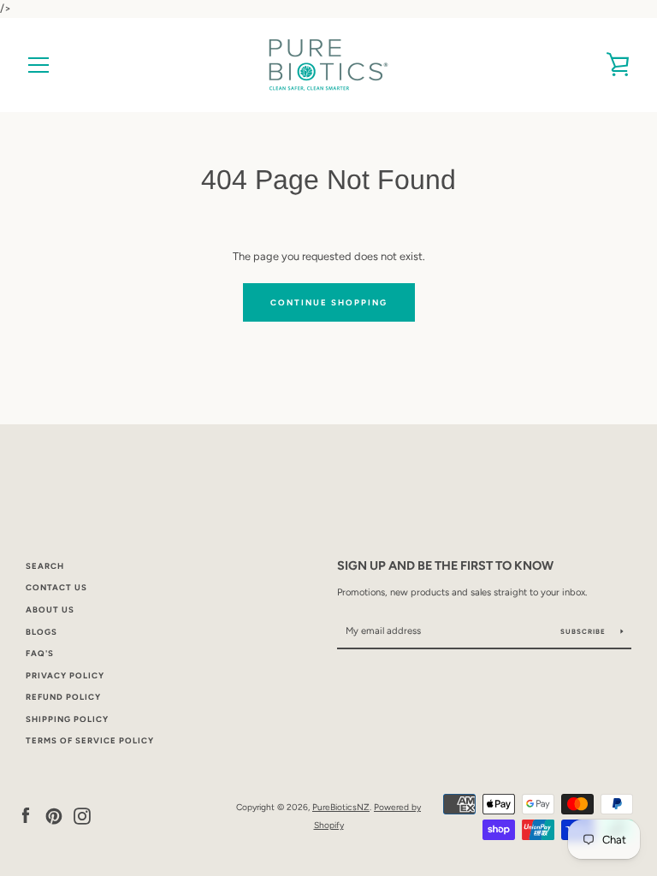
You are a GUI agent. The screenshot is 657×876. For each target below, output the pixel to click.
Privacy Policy (65, 675)
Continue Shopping (329, 302)
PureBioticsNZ (341, 807)
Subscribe (584, 631)
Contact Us (56, 587)
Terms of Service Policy (90, 740)
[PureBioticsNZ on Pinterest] (53, 815)
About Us (50, 609)
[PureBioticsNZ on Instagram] (82, 815)
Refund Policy (63, 696)
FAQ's (40, 653)
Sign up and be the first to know (445, 565)
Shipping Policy (67, 719)
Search (45, 566)
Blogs (41, 631)
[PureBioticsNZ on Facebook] (25, 815)
